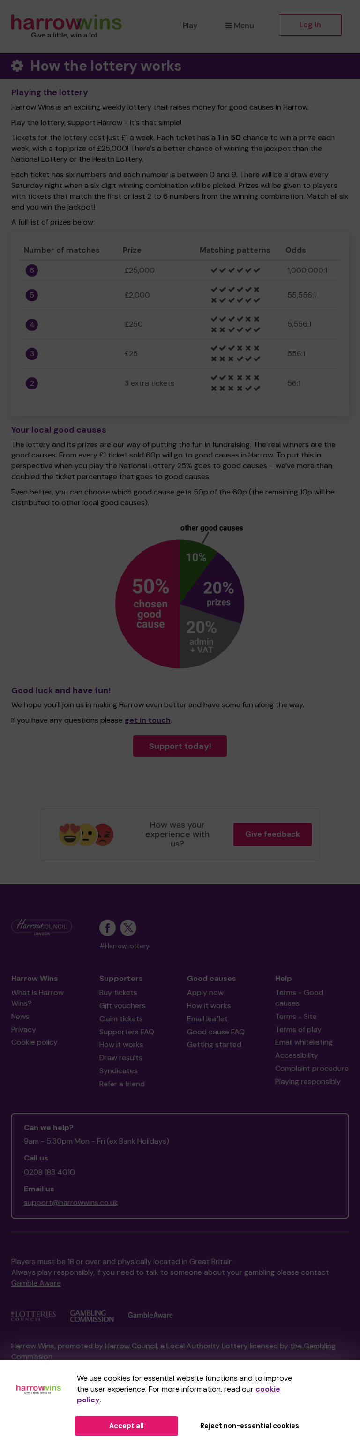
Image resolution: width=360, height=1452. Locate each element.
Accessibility (296, 1055)
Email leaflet (207, 1019)
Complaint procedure (312, 1068)
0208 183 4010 (49, 1172)
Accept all (126, 1426)
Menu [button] (244, 25)
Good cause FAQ (216, 1032)
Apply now (205, 992)
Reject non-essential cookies (249, 1426)
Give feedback (272, 834)
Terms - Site (296, 1016)
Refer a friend (122, 1084)
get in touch (148, 720)
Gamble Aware (36, 1283)
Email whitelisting (304, 1042)
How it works (121, 1044)
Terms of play (298, 1029)
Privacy (23, 1029)
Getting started (214, 1044)
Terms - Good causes (299, 998)
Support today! (180, 746)
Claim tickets (121, 1019)
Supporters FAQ (126, 1032)
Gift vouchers (122, 1005)
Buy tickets (118, 992)
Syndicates (118, 1071)
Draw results (120, 1058)
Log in (310, 25)
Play (190, 25)
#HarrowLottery (124, 946)
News (20, 1016)
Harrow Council (131, 1346)
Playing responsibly (308, 1081)
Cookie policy (34, 1042)
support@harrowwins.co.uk (71, 1202)
